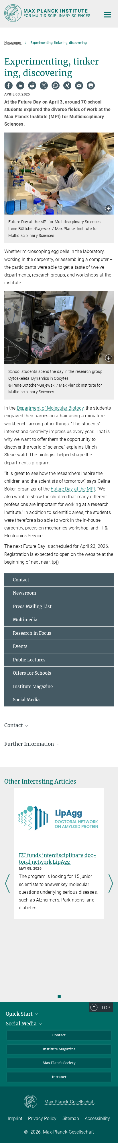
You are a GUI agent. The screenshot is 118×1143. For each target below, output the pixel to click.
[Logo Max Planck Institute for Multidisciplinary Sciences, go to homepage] (48, 13)
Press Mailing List (32, 606)
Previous (7, 884)
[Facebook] (8, 85)
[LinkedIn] (20, 85)
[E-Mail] (79, 85)
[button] (108, 209)
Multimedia (25, 619)
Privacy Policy (42, 1118)
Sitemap (70, 1118)
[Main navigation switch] (107, 14)
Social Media (26, 699)
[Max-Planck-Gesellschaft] (33, 1102)
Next (110, 884)
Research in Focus (32, 633)
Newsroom (24, 593)
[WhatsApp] (55, 85)
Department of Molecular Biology (50, 408)
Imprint (15, 1118)
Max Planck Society (59, 1063)
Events (20, 646)
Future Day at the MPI (73, 489)
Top (105, 1007)
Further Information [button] (29, 744)
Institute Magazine (33, 686)
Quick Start (20, 1014)
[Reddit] (32, 85)
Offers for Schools (32, 673)
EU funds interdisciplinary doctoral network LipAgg (57, 858)
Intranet (59, 1077)
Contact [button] (14, 725)
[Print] (90, 85)
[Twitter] (44, 85)
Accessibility (97, 1118)
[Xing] (67, 85)
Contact (21, 580)
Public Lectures (29, 660)
